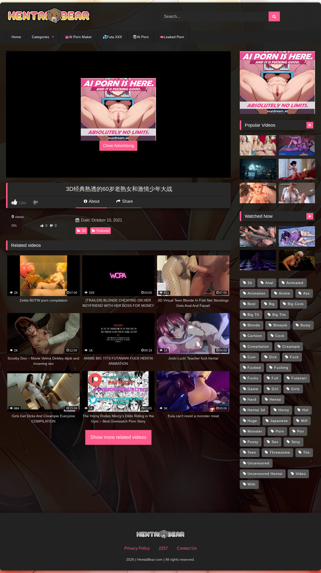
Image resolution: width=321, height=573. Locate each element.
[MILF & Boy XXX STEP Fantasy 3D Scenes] (297, 193)
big (272, 304)
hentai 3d (256, 410)
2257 (163, 548)
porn (280, 431)
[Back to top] (305, 558)
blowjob (280, 325)
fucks (253, 378)
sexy (295, 442)
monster (255, 431)
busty (305, 325)
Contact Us (187, 548)
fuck (294, 357)
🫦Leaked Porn (171, 37)
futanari (299, 378)
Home (16, 37)
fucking (281, 368)
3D (84, 231)
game (253, 389)
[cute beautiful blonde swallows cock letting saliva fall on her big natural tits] (258, 145)
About (93, 201)
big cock (296, 304)
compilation (258, 346)
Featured (103, 231)
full (275, 378)
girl (275, 389)
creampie (291, 346)
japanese (279, 421)
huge (252, 421)
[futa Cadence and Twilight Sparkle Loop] (297, 145)
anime (284, 293)
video (301, 474)
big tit (253, 315)
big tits (279, 315)
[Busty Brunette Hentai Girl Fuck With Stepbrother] (297, 236)
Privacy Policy (137, 548)
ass (306, 293)
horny (283, 410)
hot (305, 410)
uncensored (258, 463)
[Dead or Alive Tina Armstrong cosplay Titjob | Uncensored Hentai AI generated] (258, 193)
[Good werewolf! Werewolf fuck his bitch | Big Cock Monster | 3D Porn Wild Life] (297, 260)
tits (306, 452)
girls (295, 389)
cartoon (255, 336)
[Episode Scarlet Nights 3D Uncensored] (258, 169)
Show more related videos (118, 437)
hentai (275, 399)
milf (304, 421)
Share (127, 201)
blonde (254, 325)
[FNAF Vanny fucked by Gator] (258, 260)
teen (252, 452)
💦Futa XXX (112, 37)
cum (252, 357)
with (252, 484)
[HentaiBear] (48, 17)
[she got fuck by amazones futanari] (258, 236)
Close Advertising (118, 146)
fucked (254, 368)
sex (275, 442)
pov (300, 431)
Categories (40, 37)
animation (257, 293)
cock (279, 336)
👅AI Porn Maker (78, 37)
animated (294, 283)
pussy (253, 442)
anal (269, 283)
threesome (280, 452)
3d (250, 283)
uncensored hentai (265, 474)
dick (273, 357)
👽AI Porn (141, 37)
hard (252, 399)
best (252, 304)
